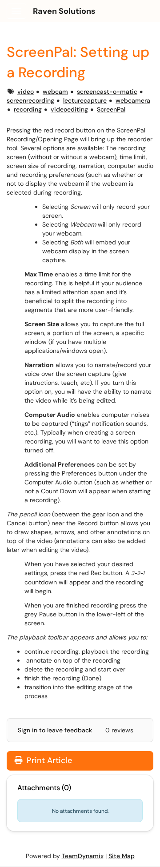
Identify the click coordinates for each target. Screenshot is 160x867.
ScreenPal (111, 109)
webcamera (133, 100)
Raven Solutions (64, 11)
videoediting (69, 109)
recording (28, 109)
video (25, 92)
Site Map (121, 856)
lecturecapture (85, 100)
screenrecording (30, 100)
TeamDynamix (83, 856)
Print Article (48, 760)
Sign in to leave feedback (55, 730)
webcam (55, 92)
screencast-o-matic (107, 92)
